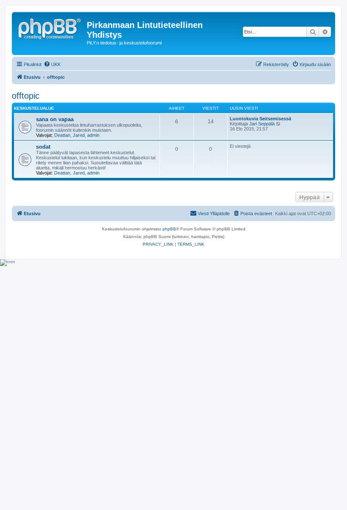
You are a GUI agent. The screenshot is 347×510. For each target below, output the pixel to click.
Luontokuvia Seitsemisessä (260, 118)
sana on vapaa (55, 119)
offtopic (25, 95)
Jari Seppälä (262, 123)
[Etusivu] (50, 27)
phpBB (169, 229)
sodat (43, 147)
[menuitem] (52, 64)
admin (93, 135)
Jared (79, 135)
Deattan (62, 135)
